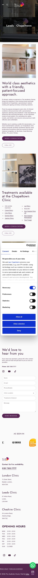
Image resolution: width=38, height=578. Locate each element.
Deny (19, 331)
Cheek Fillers (9, 210)
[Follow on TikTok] (15, 371)
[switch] (33, 294)
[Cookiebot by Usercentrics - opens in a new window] (27, 245)
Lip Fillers (27, 206)
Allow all (19, 317)
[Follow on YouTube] (9, 371)
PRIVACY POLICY (4, 569)
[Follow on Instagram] (3, 371)
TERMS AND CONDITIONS (15, 569)
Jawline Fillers (9, 218)
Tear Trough (28, 220)
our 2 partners (14, 262)
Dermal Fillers (9, 215)
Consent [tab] (5, 251)
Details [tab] (14, 251)
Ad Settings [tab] (24, 251)
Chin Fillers (8, 213)
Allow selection (19, 324)
